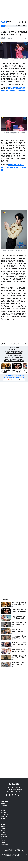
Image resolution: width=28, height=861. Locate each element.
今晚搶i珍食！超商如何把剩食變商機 (14, 359)
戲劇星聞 (9, 28)
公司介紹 (3, 826)
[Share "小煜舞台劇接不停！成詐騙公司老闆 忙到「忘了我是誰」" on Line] (22, 22)
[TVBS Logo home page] (6, 22)
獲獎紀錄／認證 (4, 844)
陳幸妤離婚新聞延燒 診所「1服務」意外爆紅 (15, 26)
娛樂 (5, 28)
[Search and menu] (25, 22)
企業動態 (3, 828)
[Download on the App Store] (9, 850)
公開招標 (3, 838)
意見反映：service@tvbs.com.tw (14, 789)
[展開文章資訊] (25, 38)
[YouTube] (18, 795)
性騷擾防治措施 (4, 814)
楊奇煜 (19, 343)
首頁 (2, 28)
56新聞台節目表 (4, 805)
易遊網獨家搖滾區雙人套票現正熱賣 (14, 351)
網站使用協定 (4, 816)
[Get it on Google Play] (19, 850)
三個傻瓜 (26, 343)
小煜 (15, 343)
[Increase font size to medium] (19, 22)
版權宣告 (3, 818)
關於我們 (3, 803)
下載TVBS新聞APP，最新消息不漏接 (14, 375)
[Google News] (21, 795)
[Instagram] (15, 795)
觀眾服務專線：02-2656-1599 (14, 791)
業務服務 (3, 840)
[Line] (9, 795)
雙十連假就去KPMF (14, 349)
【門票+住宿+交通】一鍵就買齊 (14, 353)
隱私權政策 (3, 812)
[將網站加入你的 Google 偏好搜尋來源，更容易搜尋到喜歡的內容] (14, 379)
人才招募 (3, 830)
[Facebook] (6, 795)
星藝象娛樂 (3, 834)
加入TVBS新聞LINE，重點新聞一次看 (14, 377)
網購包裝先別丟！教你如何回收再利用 (14, 361)
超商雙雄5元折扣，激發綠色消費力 (14, 357)
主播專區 (3, 832)
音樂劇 (3, 343)
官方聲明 (3, 842)
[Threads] (12, 795)
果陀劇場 (10, 343)
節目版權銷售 (4, 836)
